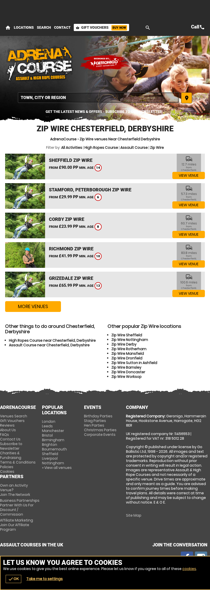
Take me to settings (44, 578)
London (48, 421)
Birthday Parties (98, 416)
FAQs (4, 434)
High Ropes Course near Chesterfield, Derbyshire (52, 340)
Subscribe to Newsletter (11, 446)
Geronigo (105, 63)
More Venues (33, 306)
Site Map (133, 515)
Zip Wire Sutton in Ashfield (134, 362)
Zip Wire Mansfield (127, 353)
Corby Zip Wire (66, 219)
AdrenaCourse (63, 139)
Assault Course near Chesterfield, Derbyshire (49, 345)
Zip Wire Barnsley (126, 367)
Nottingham (53, 463)
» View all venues (57, 467)
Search (44, 27)
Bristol (47, 435)
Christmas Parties (100, 429)
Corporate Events (100, 434)
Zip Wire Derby (123, 344)
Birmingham (53, 440)
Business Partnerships (19, 507)
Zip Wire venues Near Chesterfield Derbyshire (120, 139)
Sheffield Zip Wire (70, 160)
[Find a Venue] (98, 97)
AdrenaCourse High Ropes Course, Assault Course (39, 63)
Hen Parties (94, 425)
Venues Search (13, 416)
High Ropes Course (101, 147)
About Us (8, 429)
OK (13, 579)
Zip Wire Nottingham (129, 339)
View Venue (188, 175)
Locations (24, 27)
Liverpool (50, 458)
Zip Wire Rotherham (128, 348)
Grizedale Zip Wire (71, 278)
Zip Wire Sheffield (126, 335)
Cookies (7, 471)
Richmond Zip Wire (71, 248)
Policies (6, 466)
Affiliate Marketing (16, 525)
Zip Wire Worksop (126, 376)
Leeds (47, 426)
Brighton (49, 444)
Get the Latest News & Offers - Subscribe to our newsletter (104, 112)
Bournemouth (54, 449)
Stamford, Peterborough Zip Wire (90, 189)
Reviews (7, 425)
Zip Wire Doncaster (128, 372)
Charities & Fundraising (10, 455)
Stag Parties (95, 420)
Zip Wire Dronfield (126, 358)
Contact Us (10, 439)
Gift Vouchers (101, 27)
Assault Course (134, 147)
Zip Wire (157, 147)
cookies (189, 568)
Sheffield (50, 453)
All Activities (71, 147)
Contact (62, 27)
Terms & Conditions (18, 462)
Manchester (53, 430)
